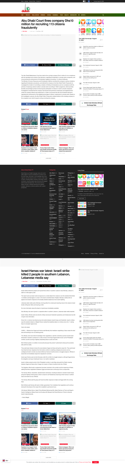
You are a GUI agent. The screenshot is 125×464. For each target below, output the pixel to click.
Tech (69, 219)
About (22, 1)
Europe (51, 221)
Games (60, 225)
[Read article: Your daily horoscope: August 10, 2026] (91, 28)
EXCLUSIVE (52, 223)
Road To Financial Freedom (70, 190)
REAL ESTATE (35, 15)
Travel (60, 227)
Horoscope (73, 15)
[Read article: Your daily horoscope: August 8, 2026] (82, 213)
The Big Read (71, 225)
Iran (60, 184)
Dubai (50, 205)
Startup (69, 215)
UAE (22, 15)
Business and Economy (52, 194)
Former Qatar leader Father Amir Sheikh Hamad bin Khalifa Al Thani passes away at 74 (48, 149)
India (60, 178)
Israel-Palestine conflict (62, 189)
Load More (48, 158)
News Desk (25, 281)
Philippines (70, 173)
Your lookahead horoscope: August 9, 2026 (92, 65)
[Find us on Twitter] (91, 1)
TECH (61, 15)
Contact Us (38, 1)
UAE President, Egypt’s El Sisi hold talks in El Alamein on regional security (67, 128)
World (49, 15)
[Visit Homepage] (25, 8)
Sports (83, 15)
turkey (69, 232)
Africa (50, 178)
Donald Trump (52, 201)
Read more (82, 198)
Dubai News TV (27, 253)
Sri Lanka (70, 212)
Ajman (51, 181)
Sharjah (70, 206)
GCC (69, 182)
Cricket (51, 199)
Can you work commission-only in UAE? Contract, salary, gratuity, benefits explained (92, 94)
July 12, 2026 (24, 131)
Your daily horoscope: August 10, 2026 (88, 39)
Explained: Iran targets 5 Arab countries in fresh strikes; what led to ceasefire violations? (29, 149)
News (60, 215)
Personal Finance (61, 240)
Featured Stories (51, 228)
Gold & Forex (52, 238)
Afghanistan (52, 175)
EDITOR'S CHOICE (51, 207)
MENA (60, 208)
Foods (60, 223)
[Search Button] (103, 15)
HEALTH (66, 15)
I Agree (95, 462)
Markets (61, 206)
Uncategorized (71, 239)
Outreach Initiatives (61, 233)
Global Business (51, 233)
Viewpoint (70, 246)
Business (55, 15)
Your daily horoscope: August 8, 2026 (91, 82)
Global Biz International (40, 253)
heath (50, 244)
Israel (60, 186)
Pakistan (61, 237)
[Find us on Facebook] (89, 1)
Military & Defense (61, 210)
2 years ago (32, 31)
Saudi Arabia (71, 202)
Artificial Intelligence (52, 183)
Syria (69, 217)
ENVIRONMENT (53, 218)
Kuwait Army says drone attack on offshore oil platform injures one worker (29, 128)
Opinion (43, 15)
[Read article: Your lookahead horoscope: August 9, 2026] (82, 205)
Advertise (26, 1)
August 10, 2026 (88, 191)
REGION (28, 15)
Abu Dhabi (52, 173)
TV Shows (70, 234)
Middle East (70, 184)
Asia (50, 188)
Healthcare (52, 242)
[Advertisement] (62, 263)
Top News (38, 31)
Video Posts (71, 242)
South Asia (70, 208)
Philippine (61, 245)
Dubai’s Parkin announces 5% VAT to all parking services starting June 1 (92, 77)
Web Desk (25, 31)
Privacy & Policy (32, 1)
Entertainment (52, 214)
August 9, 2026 (91, 206)
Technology (71, 221)
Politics (60, 219)
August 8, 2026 (91, 214)
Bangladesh (52, 190)
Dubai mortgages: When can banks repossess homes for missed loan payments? (66, 149)
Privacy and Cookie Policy (85, 462)
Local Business (62, 202)
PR (79, 15)
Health (60, 199)
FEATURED (52, 226)
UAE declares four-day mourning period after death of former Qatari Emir (48, 128)
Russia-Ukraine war (71, 198)
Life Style (61, 194)
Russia (69, 195)
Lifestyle (61, 196)
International (26, 123)
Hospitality (61, 176)
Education (52, 212)
